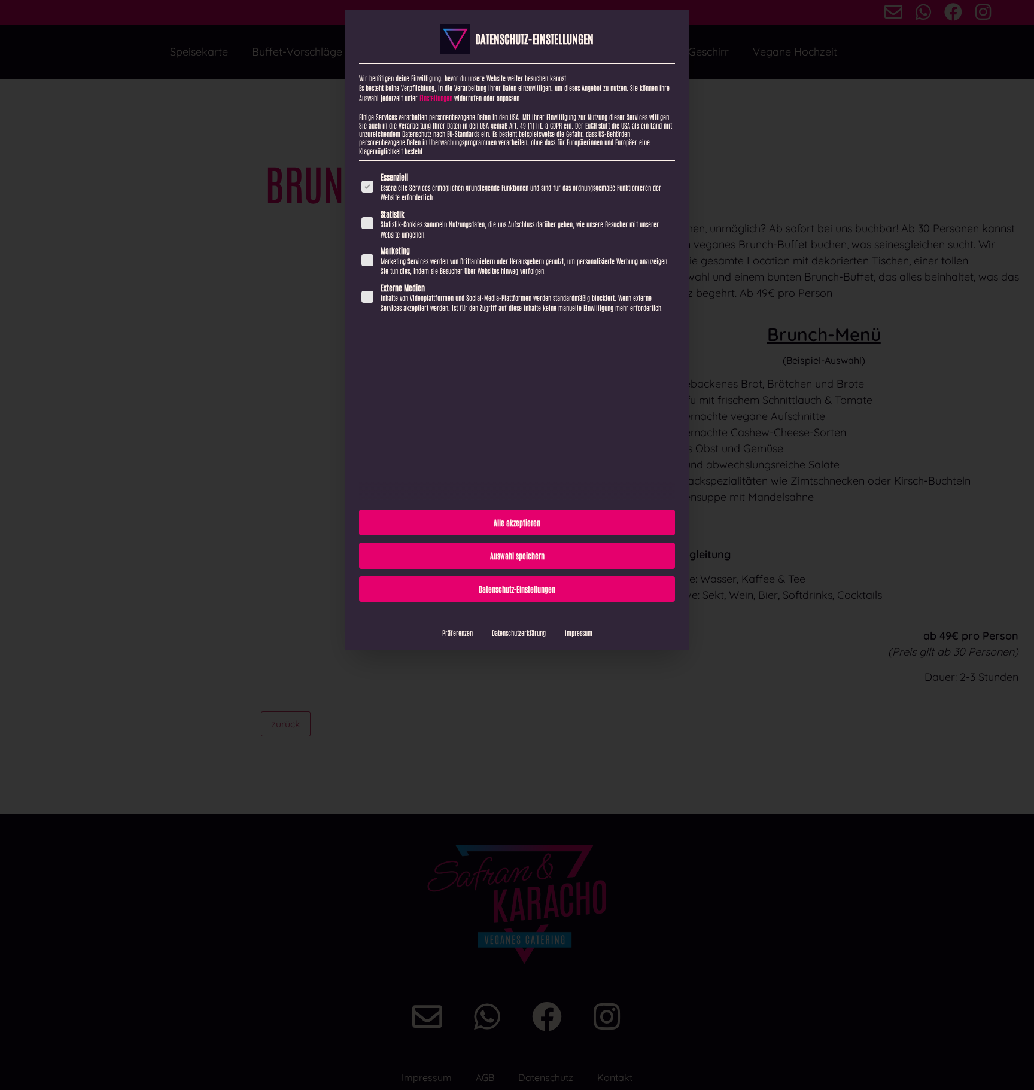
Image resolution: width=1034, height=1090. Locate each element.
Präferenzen (457, 632)
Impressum (578, 632)
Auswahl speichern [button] (517, 555)
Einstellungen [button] (435, 97)
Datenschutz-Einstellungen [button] (517, 589)
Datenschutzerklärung (519, 632)
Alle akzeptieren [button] (517, 522)
